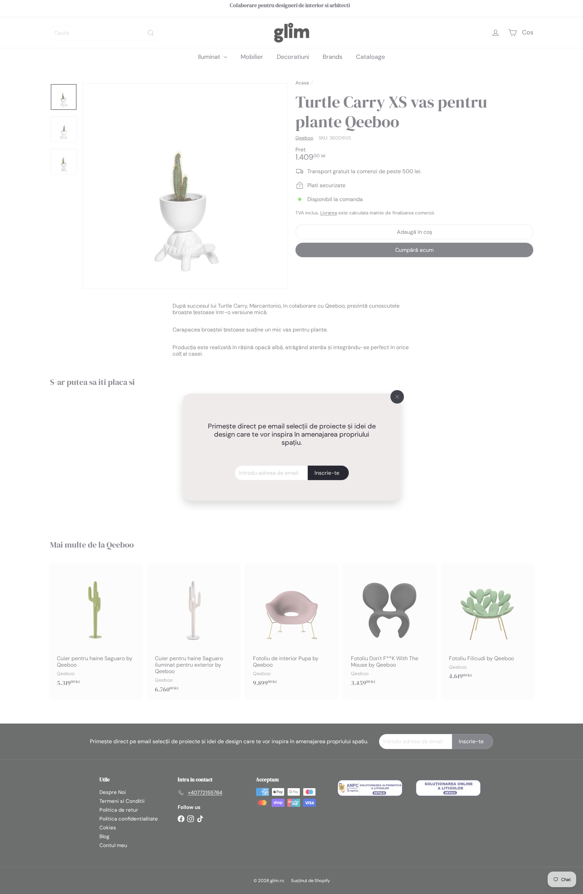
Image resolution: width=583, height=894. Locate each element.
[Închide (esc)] (397, 397)
